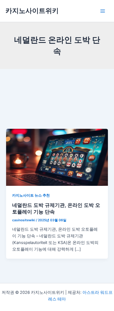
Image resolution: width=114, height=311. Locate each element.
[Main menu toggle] (102, 11)
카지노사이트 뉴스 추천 (31, 195)
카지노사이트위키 (32, 11)
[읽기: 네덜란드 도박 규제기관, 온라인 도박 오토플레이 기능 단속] (57, 157)
